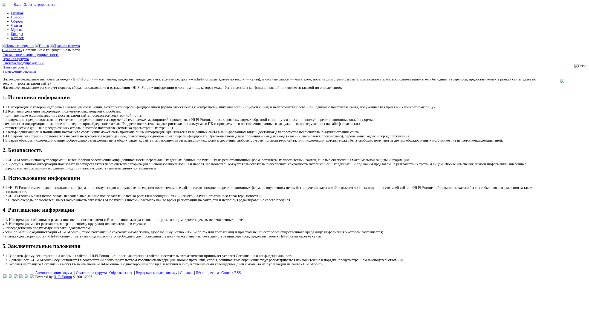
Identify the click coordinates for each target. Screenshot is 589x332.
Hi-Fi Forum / (12, 50)
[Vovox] (32, 277)
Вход (17, 4)
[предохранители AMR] (5, 277)
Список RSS (231, 273)
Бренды (17, 34)
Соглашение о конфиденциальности (31, 55)
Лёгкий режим (207, 273)
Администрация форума (54, 273)
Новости (18, 17)
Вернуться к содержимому (156, 273)
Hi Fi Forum (63, 277)
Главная (17, 13)
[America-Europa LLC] (10, 277)
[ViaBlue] (16, 277)
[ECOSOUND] (21, 277)
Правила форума (16, 59)
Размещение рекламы (19, 71)
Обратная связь (121, 273)
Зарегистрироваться (39, 4)
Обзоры (17, 21)
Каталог (17, 38)
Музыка (17, 30)
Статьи (16, 25)
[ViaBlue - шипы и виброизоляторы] (26, 277)
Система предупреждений (23, 63)
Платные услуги (15, 67)
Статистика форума (91, 273)
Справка (186, 273)
